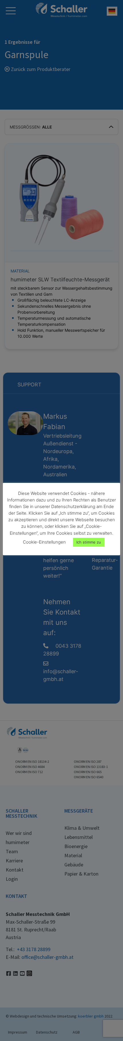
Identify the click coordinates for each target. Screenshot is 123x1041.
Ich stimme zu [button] (88, 542)
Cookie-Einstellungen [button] (44, 542)
